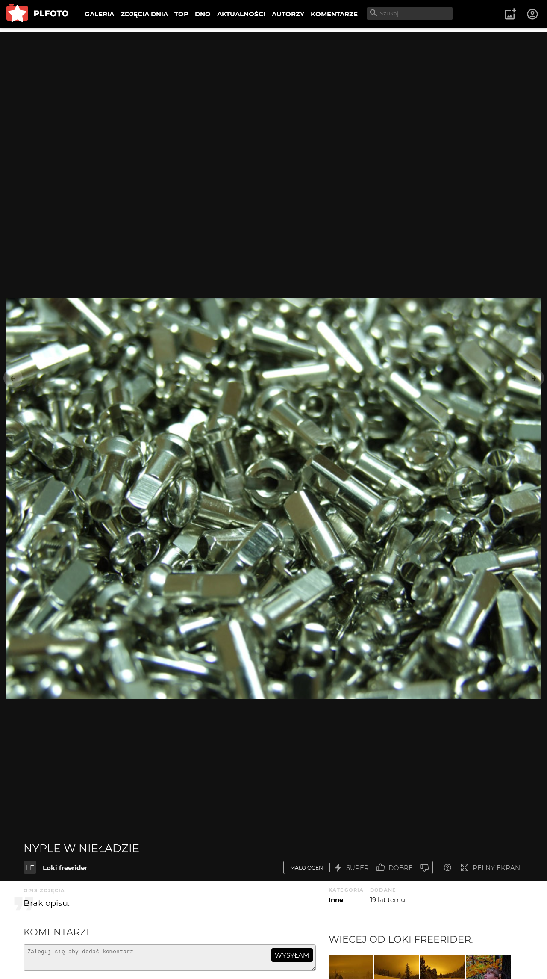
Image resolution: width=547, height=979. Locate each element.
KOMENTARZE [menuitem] (334, 14)
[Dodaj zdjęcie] (510, 14)
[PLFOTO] (37, 13)
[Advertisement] (273, 92)
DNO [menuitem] (203, 14)
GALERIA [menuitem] (99, 14)
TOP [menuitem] (181, 14)
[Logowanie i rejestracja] (533, 14)
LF (30, 868)
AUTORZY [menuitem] (288, 14)
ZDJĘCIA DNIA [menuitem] (144, 14)
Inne (336, 900)
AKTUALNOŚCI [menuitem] (241, 14)
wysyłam (292, 955)
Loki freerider (65, 868)
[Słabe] (424, 867)
